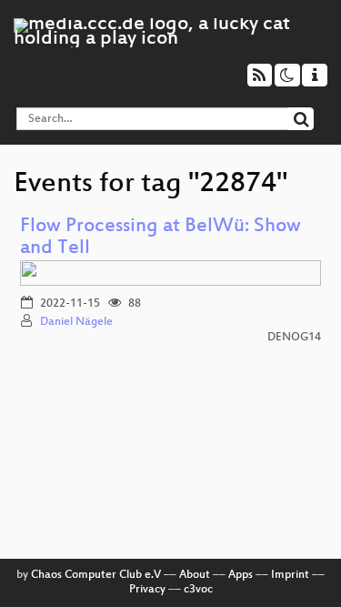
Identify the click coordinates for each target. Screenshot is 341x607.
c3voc (198, 589)
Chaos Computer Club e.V (96, 575)
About (194, 575)
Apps (240, 575)
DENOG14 (294, 337)
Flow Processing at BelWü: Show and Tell (160, 238)
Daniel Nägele (76, 322)
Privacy (147, 589)
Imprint (290, 575)
